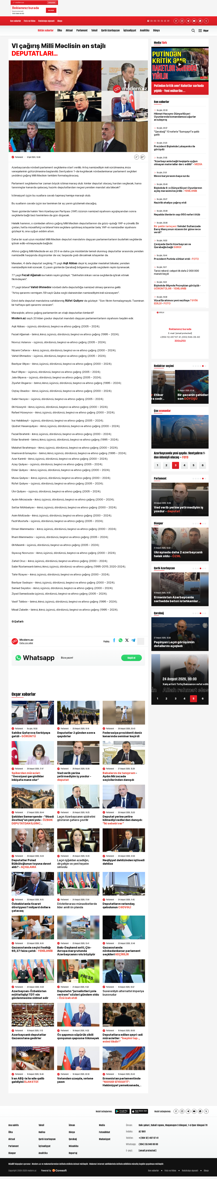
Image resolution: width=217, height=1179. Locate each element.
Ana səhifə (13, 1125)
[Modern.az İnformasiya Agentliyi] (20, 1111)
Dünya (156, 30)
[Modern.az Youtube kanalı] (194, 21)
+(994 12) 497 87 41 (148, 1138)
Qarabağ (73, 1139)
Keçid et (132, 658)
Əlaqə (59, 21)
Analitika (144, 30)
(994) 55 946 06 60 (148, 1144)
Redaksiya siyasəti (46, 21)
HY (168, 21)
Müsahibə (73, 1146)
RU (155, 21)
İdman (72, 1125)
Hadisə (42, 1132)
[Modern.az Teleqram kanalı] (188, 21)
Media (102, 1125)
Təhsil (94, 30)
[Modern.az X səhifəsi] (206, 21)
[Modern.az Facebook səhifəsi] (176, 21)
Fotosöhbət (104, 1132)
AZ (148, 21)
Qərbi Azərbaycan (110, 30)
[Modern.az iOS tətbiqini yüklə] (139, 1111)
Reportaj (73, 1153)
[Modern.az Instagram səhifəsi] (182, 21)
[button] (193, 366)
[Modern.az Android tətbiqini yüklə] (122, 1111)
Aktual (69, 30)
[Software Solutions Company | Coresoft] (59, 1170)
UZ (165, 21)
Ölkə (59, 30)
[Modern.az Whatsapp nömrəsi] (200, 21)
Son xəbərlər (15, 21)
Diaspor (12, 1153)
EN (151, 21)
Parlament (82, 30)
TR (158, 21)
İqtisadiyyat (129, 30)
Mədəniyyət (104, 1139)
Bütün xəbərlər (46, 30)
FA (162, 21)
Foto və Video (29, 21)
